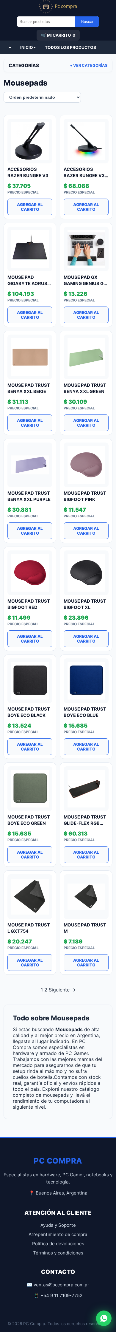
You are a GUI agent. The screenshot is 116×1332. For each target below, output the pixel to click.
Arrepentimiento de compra (58, 1234)
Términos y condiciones (58, 1253)
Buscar (87, 21)
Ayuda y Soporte (58, 1225)
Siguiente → (62, 990)
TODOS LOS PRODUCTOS (70, 47)
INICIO (26, 47)
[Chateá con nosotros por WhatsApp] (104, 1318)
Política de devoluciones (58, 1243)
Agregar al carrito (30, 207)
